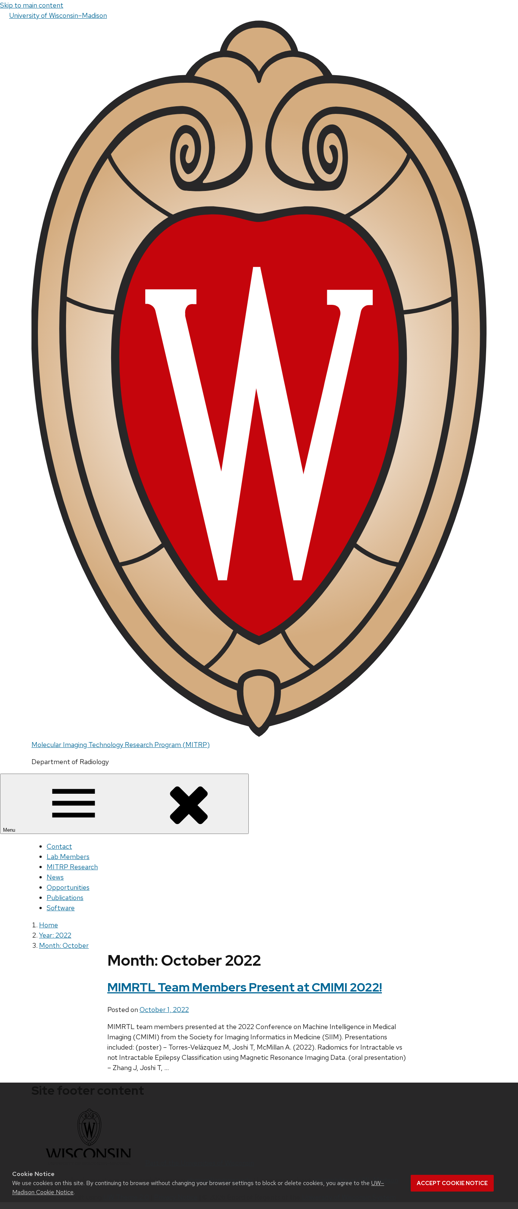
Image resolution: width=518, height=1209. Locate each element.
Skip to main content (31, 5)
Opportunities (68, 887)
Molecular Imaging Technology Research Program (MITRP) (120, 744)
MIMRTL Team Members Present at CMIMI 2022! (244, 987)
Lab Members (68, 856)
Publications (65, 897)
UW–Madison (58, 15)
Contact (59, 846)
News (55, 877)
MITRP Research (72, 866)
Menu (10, 830)
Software (61, 907)
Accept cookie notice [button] (452, 1183)
